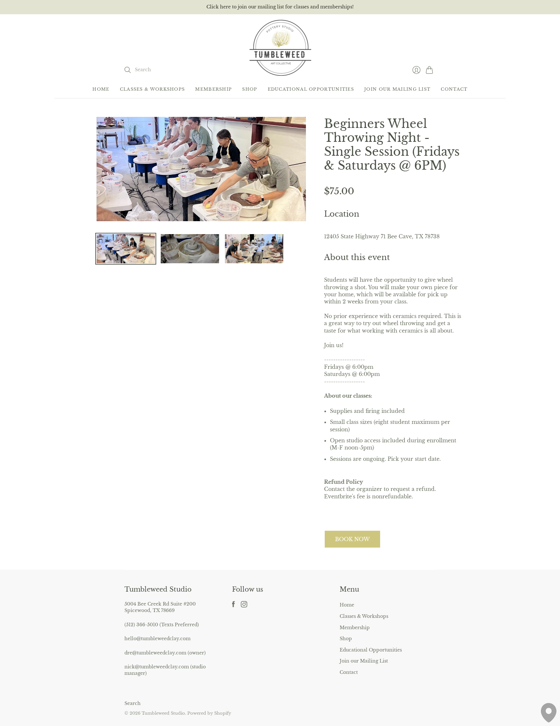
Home (100, 89)
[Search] (127, 70)
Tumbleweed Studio (163, 713)
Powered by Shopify (209, 713)
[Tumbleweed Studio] (280, 47)
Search (132, 703)
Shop (249, 89)
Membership (213, 89)
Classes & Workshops (152, 89)
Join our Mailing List (397, 89)
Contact (454, 89)
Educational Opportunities (311, 89)
